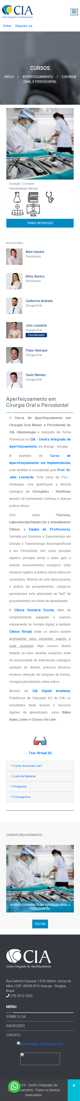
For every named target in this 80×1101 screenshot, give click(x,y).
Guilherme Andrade (39, 301)
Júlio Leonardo (36, 325)
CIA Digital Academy (51, 691)
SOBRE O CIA (15, 1017)
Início (9, 77)
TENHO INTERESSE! (40, 223)
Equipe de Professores (49, 529)
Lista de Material (23, 776)
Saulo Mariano (36, 375)
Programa (19, 786)
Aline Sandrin (35, 252)
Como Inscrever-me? (26, 766)
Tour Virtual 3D (40, 753)
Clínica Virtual (20, 632)
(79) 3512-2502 (21, 996)
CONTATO (13, 1035)
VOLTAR (40, 924)
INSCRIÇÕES (15, 1026)
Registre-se (23, 26)
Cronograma (20, 797)
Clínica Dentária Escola (34, 610)
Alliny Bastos (35, 276)
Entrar (7, 26)
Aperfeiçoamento (38, 77)
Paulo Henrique (37, 350)
